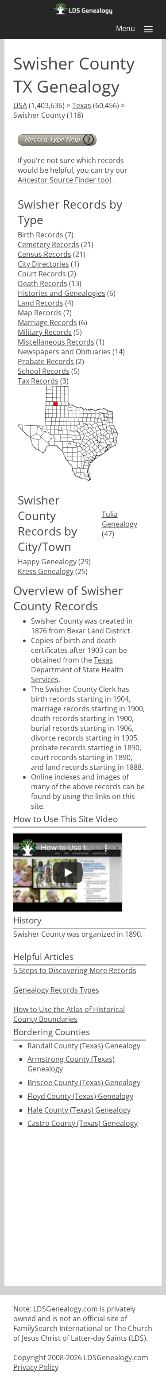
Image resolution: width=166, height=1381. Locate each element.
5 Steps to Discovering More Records (74, 970)
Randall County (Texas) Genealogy (83, 1046)
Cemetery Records (48, 244)
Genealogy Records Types (56, 990)
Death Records (42, 283)
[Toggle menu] (148, 29)
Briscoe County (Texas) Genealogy (83, 1082)
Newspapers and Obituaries (64, 352)
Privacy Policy (35, 1367)
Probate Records (46, 361)
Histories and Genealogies (61, 293)
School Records (43, 371)
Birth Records (40, 235)
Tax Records (38, 381)
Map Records (40, 313)
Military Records (45, 332)
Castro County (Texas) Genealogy (82, 1123)
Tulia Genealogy (119, 519)
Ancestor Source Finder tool (64, 180)
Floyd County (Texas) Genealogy (80, 1096)
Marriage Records (47, 322)
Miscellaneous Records (56, 342)
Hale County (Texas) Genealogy (79, 1110)
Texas (81, 105)
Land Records (40, 303)
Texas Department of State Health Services (77, 669)
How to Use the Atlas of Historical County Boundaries (69, 1014)
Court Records (42, 274)
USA (20, 105)
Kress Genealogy (45, 571)
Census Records (44, 254)
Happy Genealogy (47, 561)
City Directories (43, 264)
